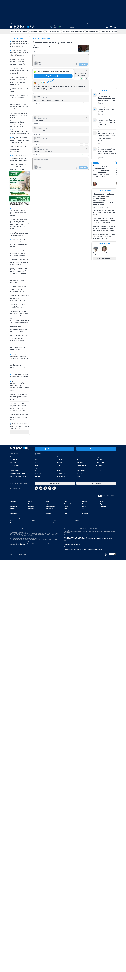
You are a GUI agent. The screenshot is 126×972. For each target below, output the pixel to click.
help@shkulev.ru (21, 544)
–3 (86, 93)
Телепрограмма (48, 23)
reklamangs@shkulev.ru (69, 530)
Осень (78, 459)
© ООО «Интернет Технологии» (18, 554)
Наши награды (14, 465)
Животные (38, 473)
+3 (81, 93)
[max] (49, 488)
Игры (91, 23)
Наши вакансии (14, 468)
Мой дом (59, 468)
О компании (13, 462)
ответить (37, 93)
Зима (58, 457)
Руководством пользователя (71, 536)
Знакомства (25, 23)
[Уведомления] (111, 27)
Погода (32, 23)
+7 (81, 123)
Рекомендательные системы (71, 546)
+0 (81, 78)
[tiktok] (54, 488)
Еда (36, 470)
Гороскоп (63, 23)
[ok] (45, 488)
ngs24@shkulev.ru (29, 541)
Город (36, 465)
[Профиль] (115, 27)
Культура (59, 462)
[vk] (40, 488)
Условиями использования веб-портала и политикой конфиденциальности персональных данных (88, 538)
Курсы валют (71, 23)
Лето (58, 465)
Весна (36, 462)
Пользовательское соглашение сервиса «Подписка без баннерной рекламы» (83, 549)
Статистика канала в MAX (18, 476)
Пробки (63, 27)
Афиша (56, 23)
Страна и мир (100, 462)
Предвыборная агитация (17, 473)
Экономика (99, 468)
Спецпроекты (100, 470)
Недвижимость (15, 23)
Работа (79, 468)
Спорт (98, 457)
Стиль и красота (101, 459)
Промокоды (85, 23)
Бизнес (37, 459)
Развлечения (81, 470)
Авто (36, 457)
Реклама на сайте (15, 457)
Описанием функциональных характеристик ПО (75, 537)
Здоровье (37, 476)
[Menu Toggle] (11, 27)
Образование (61, 476)
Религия (79, 473)
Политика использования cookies (72, 544)
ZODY (78, 23)
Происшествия (81, 465)
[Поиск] (107, 27)
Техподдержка (14, 470)
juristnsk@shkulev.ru (49, 543)
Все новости (19, 38)
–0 (86, 123)
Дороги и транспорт (41, 468)
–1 (86, 78)
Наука (59, 470)
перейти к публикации (42, 38)
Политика (80, 462)
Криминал (60, 459)
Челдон (39, 82)
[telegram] (36, 488)
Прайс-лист (13, 459)
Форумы (38, 23)
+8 (81, 144)
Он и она (79, 457)
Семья (78, 476)
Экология (99, 465)
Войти (39, 64)
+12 (82, 154)
